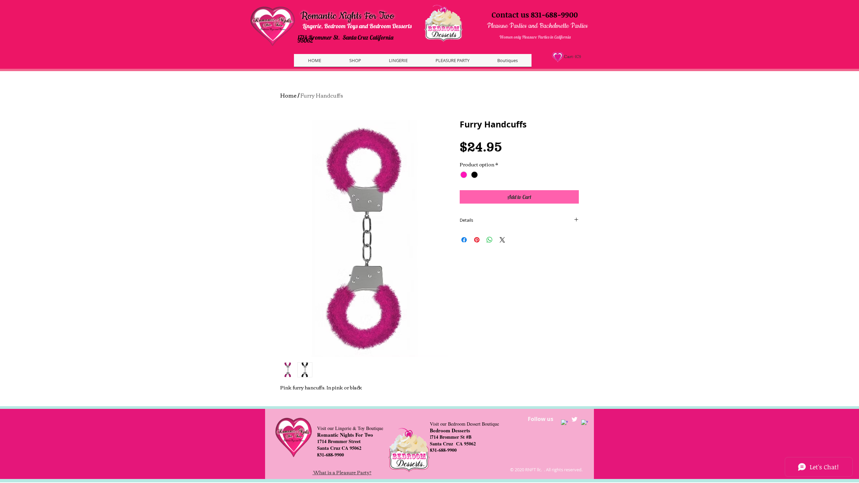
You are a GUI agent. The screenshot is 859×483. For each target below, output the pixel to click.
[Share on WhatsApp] (490, 240)
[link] (572, 56)
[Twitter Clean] (574, 419)
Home (288, 95)
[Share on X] (502, 240)
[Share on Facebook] (464, 240)
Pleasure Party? (353, 472)
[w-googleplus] (584, 423)
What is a (324, 472)
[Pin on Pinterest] (477, 240)
